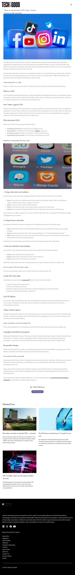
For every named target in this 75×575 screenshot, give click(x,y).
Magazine (5, 538)
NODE (4, 558)
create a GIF (26, 280)
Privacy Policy (6, 556)
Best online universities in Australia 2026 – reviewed (19, 433)
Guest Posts (18, 13)
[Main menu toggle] (71, 5)
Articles (4, 547)
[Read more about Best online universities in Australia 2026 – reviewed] (19, 419)
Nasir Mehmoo (39, 387)
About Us (5, 552)
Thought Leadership (8, 545)
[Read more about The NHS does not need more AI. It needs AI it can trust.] (55, 419)
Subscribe (5, 536)
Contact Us (5, 554)
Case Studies (6, 540)
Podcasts (5, 543)
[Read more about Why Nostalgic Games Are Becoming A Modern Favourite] (19, 461)
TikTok (37, 131)
